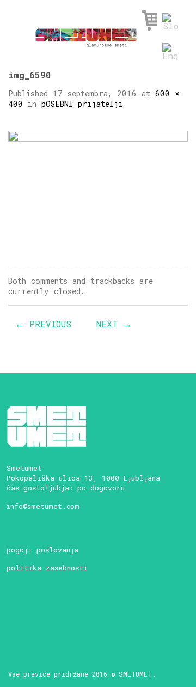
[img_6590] (98, 190)
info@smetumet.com (43, 506)
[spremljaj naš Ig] (54, 616)
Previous (43, 324)
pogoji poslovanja (42, 550)
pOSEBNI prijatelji (82, 104)
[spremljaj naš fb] (35, 616)
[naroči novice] (16, 616)
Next (114, 324)
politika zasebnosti (47, 568)
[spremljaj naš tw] (73, 616)
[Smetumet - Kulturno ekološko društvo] (86, 34)
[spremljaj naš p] (92, 616)
